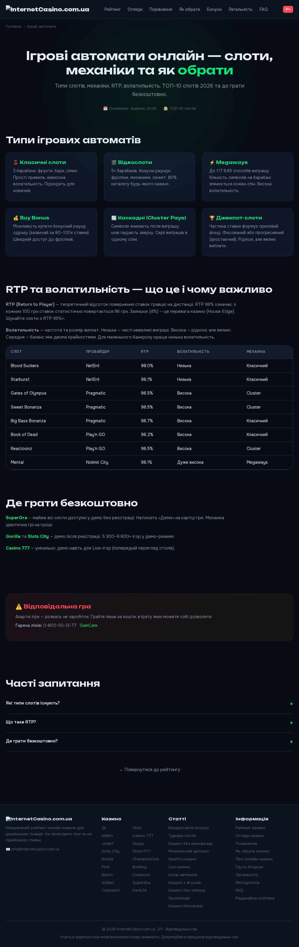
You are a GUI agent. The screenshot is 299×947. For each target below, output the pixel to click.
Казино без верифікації (190, 843)
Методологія (247, 882)
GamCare (89, 625)
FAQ (264, 9)
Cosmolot (141, 874)
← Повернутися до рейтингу (149, 769)
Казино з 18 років (184, 882)
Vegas (138, 843)
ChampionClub (146, 859)
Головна (13, 26)
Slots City (38, 536)
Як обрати (189, 9)
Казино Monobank (185, 906)
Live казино (179, 866)
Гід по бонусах (249, 866)
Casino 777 (18, 548)
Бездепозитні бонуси (188, 827)
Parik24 (140, 890)
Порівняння (161, 9)
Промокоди (179, 898)
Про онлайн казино (254, 859)
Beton (107, 874)
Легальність (241, 9)
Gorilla (13, 536)
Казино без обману (186, 890)
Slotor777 (142, 851)
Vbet (137, 827)
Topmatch (111, 890)
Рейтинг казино (250, 827)
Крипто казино (182, 859)
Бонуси (214, 9)
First (105, 866)
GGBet (108, 882)
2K (104, 827)
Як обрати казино (253, 851)
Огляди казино (250, 835)
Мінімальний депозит (188, 851)
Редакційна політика (255, 898)
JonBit (107, 843)
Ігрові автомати (182, 874)
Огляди (135, 9)
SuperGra (16, 518)
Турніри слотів (182, 835)
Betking (140, 866)
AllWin (107, 835)
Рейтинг (113, 9)
